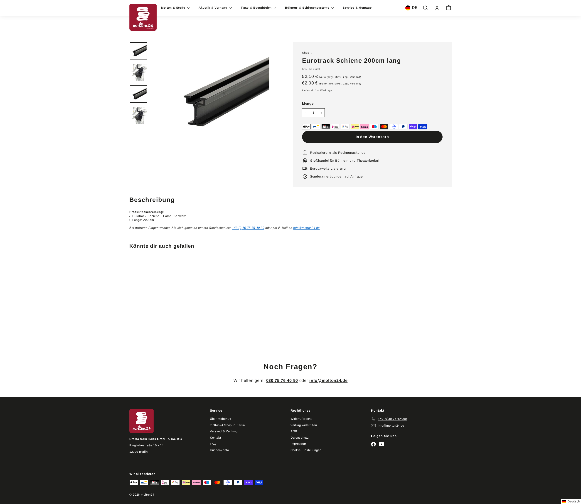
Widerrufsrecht (301, 418)
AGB (293, 431)
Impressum (298, 443)
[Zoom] (219, 93)
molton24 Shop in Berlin (227, 425)
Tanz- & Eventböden (257, 7)
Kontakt (215, 437)
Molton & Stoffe (173, 7)
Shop (305, 52)
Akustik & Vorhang (213, 7)
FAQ (213, 443)
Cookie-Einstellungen (305, 450)
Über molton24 (220, 418)
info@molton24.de (306, 228)
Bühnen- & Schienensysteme (307, 7)
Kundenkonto (219, 450)
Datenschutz (299, 437)
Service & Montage (357, 7)
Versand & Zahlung (224, 431)
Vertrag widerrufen (303, 425)
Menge (308, 103)
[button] (411, 8)
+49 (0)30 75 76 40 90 (248, 228)
